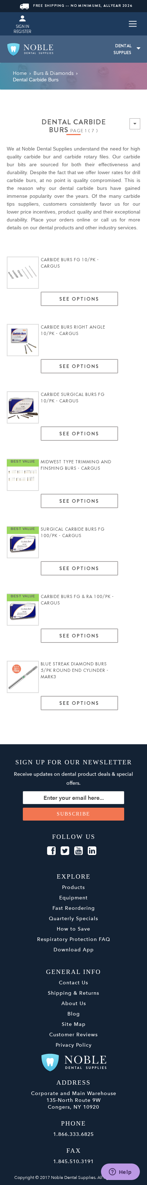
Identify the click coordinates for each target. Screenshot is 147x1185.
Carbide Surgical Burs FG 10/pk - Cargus (73, 397)
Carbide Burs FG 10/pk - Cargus (70, 263)
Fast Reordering (73, 908)
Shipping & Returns (73, 993)
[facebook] (51, 851)
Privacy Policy (74, 1045)
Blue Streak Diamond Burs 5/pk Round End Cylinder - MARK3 (74, 670)
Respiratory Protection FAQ (73, 939)
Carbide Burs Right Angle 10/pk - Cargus (73, 330)
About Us (73, 1003)
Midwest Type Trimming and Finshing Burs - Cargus (76, 465)
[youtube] (78, 851)
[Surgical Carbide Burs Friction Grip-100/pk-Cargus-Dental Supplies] (22, 542)
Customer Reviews (73, 1034)
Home (20, 73)
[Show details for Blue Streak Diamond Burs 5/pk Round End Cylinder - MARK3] (22, 676)
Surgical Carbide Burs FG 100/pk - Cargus (73, 532)
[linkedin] (92, 851)
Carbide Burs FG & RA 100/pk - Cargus (77, 599)
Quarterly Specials (73, 918)
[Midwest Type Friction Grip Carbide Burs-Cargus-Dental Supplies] (22, 272)
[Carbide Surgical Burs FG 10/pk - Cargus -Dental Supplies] (22, 407)
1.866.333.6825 (73, 1134)
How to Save (73, 929)
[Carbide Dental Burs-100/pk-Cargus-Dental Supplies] (22, 609)
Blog (73, 1013)
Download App (74, 949)
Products (73, 887)
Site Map (74, 1024)
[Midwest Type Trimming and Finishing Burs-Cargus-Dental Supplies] (22, 474)
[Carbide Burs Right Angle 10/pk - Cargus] (22, 340)
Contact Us (73, 982)
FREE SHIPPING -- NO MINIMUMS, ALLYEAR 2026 (82, 5)
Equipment (73, 897)
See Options (80, 298)
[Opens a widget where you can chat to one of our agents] (120, 1172)
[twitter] (65, 851)
